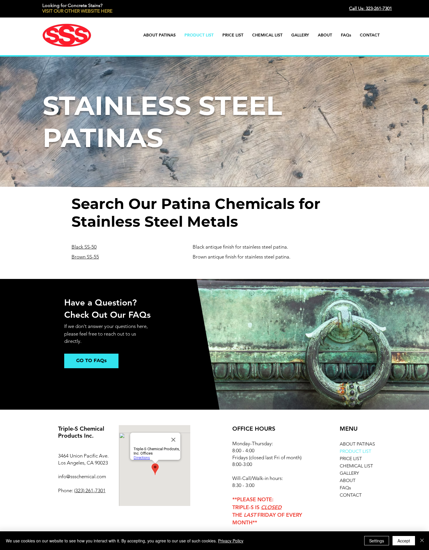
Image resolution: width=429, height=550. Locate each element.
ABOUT (347, 480)
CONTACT (351, 495)
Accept (403, 541)
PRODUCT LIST (355, 451)
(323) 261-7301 (90, 490)
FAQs (345, 487)
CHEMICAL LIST (356, 466)
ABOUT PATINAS (357, 444)
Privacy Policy (230, 541)
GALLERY (349, 473)
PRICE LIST (351, 458)
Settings (376, 541)
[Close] (421, 540)
